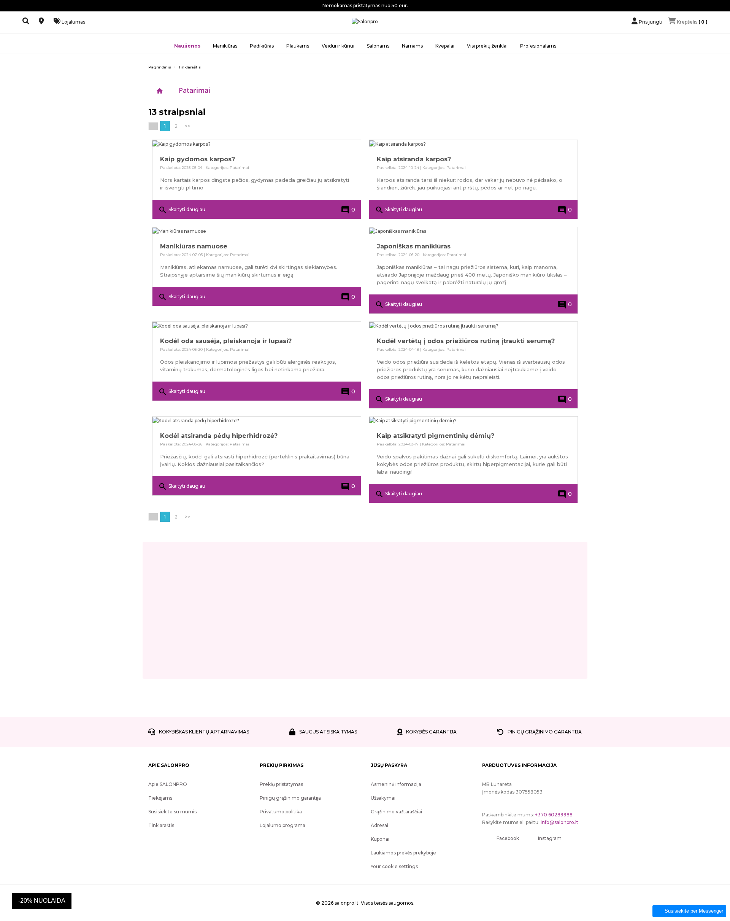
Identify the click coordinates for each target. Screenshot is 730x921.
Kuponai (380, 839)
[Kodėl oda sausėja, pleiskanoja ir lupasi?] (256, 326)
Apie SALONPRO (167, 784)
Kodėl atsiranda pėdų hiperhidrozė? (219, 435)
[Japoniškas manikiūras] (473, 231)
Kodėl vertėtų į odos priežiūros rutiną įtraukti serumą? (466, 341)
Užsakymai (383, 798)
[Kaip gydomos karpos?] (256, 144)
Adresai (379, 825)
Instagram (550, 838)
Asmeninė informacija (396, 784)
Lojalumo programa (282, 825)
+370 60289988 (554, 815)
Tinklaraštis (161, 825)
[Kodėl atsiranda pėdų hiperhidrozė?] (256, 421)
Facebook (508, 838)
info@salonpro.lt (559, 822)
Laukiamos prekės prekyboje (403, 853)
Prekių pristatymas (281, 784)
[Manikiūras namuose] (256, 231)
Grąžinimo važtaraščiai (396, 811)
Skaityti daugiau (181, 210)
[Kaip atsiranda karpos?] (473, 144)
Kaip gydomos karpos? (197, 159)
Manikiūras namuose (193, 246)
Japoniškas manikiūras (414, 246)
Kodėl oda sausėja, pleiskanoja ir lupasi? (226, 341)
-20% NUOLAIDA (41, 900)
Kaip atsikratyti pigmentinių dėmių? (435, 435)
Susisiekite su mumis (172, 811)
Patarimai (194, 90)
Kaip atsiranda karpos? (414, 159)
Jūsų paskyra (389, 765)
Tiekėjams (160, 798)
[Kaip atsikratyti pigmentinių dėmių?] (473, 421)
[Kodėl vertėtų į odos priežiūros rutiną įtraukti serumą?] (473, 326)
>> (187, 126)
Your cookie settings (394, 866)
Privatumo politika (281, 811)
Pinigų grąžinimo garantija (290, 798)
